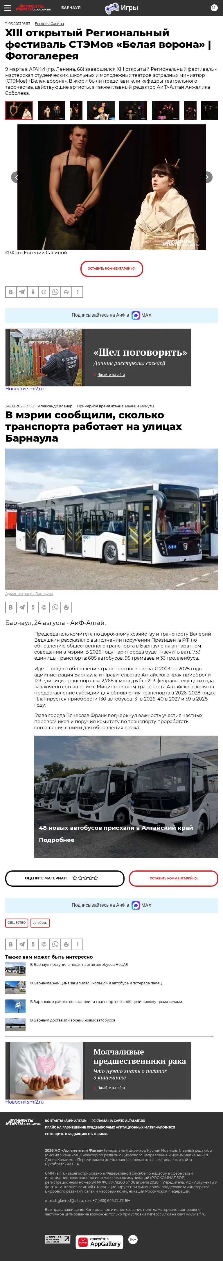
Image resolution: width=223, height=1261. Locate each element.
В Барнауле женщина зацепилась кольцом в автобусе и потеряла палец (96, 983)
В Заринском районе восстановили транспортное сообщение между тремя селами (106, 1001)
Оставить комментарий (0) (112, 269)
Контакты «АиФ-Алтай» (66, 1121)
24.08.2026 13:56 (19, 406)
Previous (16, 177)
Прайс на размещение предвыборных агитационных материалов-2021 (110, 1127)
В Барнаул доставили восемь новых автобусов (72, 1020)
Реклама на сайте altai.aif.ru (118, 1121)
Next (207, 177)
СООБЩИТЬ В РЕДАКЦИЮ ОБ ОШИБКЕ (76, 1134)
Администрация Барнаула (29, 594)
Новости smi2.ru (24, 388)
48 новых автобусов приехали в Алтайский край (116, 827)
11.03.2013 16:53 (17, 23)
